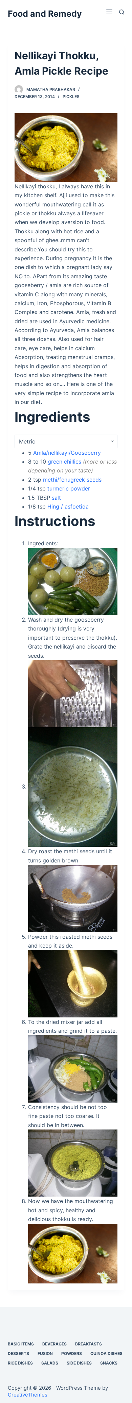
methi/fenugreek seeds (72, 479)
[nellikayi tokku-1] (66, 146)
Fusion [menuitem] (45, 1353)
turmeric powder (68, 488)
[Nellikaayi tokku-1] (72, 581)
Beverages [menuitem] (54, 1343)
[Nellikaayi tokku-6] (72, 1068)
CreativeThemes (27, 1394)
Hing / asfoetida (68, 506)
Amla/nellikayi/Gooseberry (67, 452)
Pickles (71, 96)
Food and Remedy (45, 14)
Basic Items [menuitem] (21, 1343)
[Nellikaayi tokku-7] (72, 1162)
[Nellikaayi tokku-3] (72, 786)
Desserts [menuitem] (18, 1353)
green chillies (64, 461)
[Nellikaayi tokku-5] (72, 983)
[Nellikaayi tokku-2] (72, 693)
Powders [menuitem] (71, 1353)
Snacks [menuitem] (108, 1363)
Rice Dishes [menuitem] (20, 1363)
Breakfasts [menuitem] (88, 1343)
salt (56, 497)
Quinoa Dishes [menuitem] (106, 1353)
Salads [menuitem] (49, 1363)
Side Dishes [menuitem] (79, 1363)
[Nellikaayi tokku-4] (72, 897)
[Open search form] (121, 12)
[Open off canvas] (109, 12)
